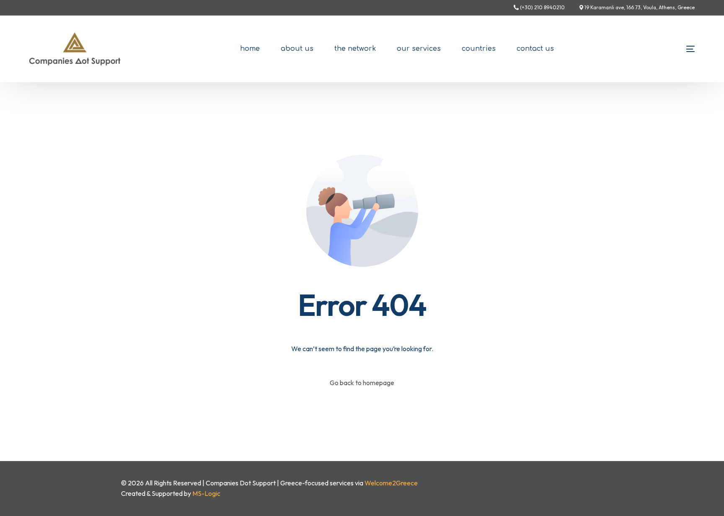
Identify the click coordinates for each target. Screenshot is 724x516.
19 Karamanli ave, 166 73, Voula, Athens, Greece (639, 7)
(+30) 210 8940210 (542, 7)
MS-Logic (206, 493)
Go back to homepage (362, 382)
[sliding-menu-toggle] (690, 48)
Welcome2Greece (391, 483)
